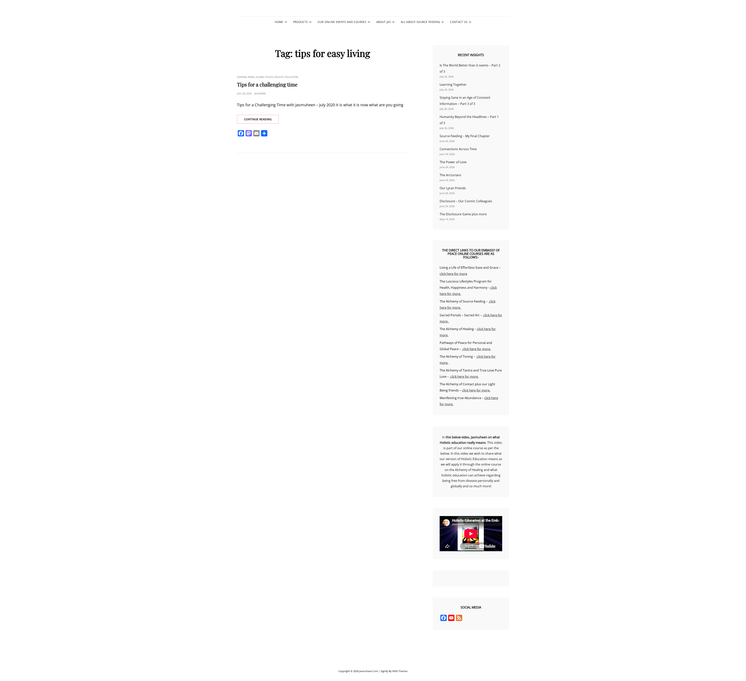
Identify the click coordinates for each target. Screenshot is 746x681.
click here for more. (476, 349)
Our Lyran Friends (453, 188)
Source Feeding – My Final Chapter (465, 136)
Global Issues (264, 77)
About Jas (383, 22)
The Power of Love (453, 162)
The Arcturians (450, 175)
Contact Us (458, 22)
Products (300, 22)
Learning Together (453, 84)
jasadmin (260, 93)
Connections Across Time (458, 149)
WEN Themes (400, 671)
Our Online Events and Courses (342, 22)
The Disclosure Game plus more (463, 214)
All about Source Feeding (420, 22)
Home (279, 22)
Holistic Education (286, 77)
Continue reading (261, 120)
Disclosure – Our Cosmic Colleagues (466, 201)
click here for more (453, 274)
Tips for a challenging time (267, 84)
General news (245, 77)
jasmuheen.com (368, 671)
